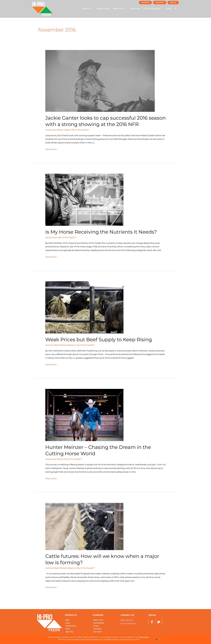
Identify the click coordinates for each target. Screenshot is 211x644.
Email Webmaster (128, 623)
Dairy (68, 623)
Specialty (69, 632)
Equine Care (51, 237)
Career (96, 626)
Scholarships (98, 623)
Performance (71, 626)
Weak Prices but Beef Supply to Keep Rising (98, 339)
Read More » (51, 148)
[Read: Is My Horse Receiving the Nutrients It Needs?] (84, 199)
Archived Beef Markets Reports (60, 345)
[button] (87, 8)
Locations (97, 629)
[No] (208, 639)
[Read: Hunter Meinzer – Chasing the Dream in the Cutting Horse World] (84, 415)
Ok (156, 639)
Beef (67, 620)
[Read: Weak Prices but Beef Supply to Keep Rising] (84, 307)
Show (68, 629)
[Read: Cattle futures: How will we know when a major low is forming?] (84, 526)
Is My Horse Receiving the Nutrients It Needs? (101, 232)
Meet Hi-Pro (98, 620)
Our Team (97, 632)
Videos (67, 130)
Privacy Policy (144, 637)
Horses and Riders (54, 130)
